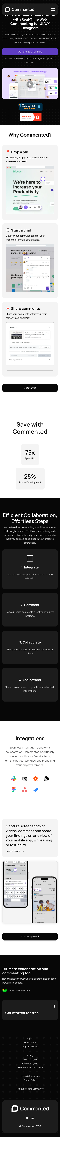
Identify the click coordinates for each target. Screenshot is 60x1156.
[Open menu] (53, 9)
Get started (30, 387)
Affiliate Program (30, 1063)
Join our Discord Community (30, 1088)
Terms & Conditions (30, 1076)
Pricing (30, 1055)
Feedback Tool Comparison (30, 1067)
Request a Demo (30, 1046)
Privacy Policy (30, 1080)
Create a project (30, 936)
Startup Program (30, 1059)
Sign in (30, 1038)
